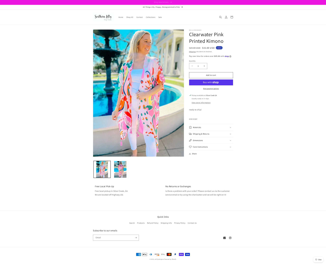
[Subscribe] (136, 238)
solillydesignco (159, 259)
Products (141, 223)
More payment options (211, 88)
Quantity (192, 61)
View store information (201, 102)
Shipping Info (166, 223)
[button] (220, 17)
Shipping (192, 51)
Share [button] (194, 154)
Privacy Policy (179, 223)
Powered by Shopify (170, 259)
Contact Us (192, 223)
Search (132, 223)
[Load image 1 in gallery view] (102, 169)
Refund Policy (152, 223)
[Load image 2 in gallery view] (120, 169)
